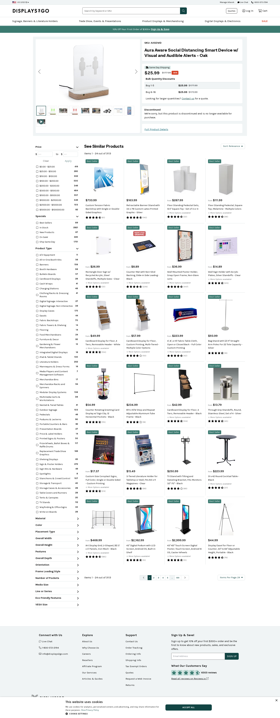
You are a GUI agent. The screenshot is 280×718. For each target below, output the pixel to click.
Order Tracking (134, 647)
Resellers (87, 660)
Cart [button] (264, 10)
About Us (87, 641)
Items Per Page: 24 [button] (230, 577)
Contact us (188, 98)
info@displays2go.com (55, 653)
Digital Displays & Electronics (222, 21)
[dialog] (140, 707)
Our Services (89, 672)
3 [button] (158, 577)
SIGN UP (232, 656)
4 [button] (163, 577)
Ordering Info (133, 653)
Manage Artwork (227, 2)
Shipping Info (133, 660)
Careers (86, 653)
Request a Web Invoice (138, 678)
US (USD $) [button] (22, 2)
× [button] (276, 700)
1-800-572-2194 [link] (50, 647)
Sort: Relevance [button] (231, 146)
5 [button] (167, 577)
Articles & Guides (92, 678)
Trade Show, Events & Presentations (100, 21)
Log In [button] (249, 10)
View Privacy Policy (90, 710)
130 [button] (177, 577)
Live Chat (243, 2)
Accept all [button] (188, 707)
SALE (265, 21)
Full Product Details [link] (156, 129)
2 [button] (153, 577)
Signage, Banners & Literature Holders (35, 21)
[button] (183, 10)
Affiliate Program (92, 666)
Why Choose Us (90, 647)
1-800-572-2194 (261, 2)
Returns (130, 685)
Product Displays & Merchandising (163, 21)
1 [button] (149, 577)
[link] (192, 52)
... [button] (172, 577)
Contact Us (132, 641)
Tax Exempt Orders (136, 666)
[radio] (41, 111)
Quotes (231, 11)
